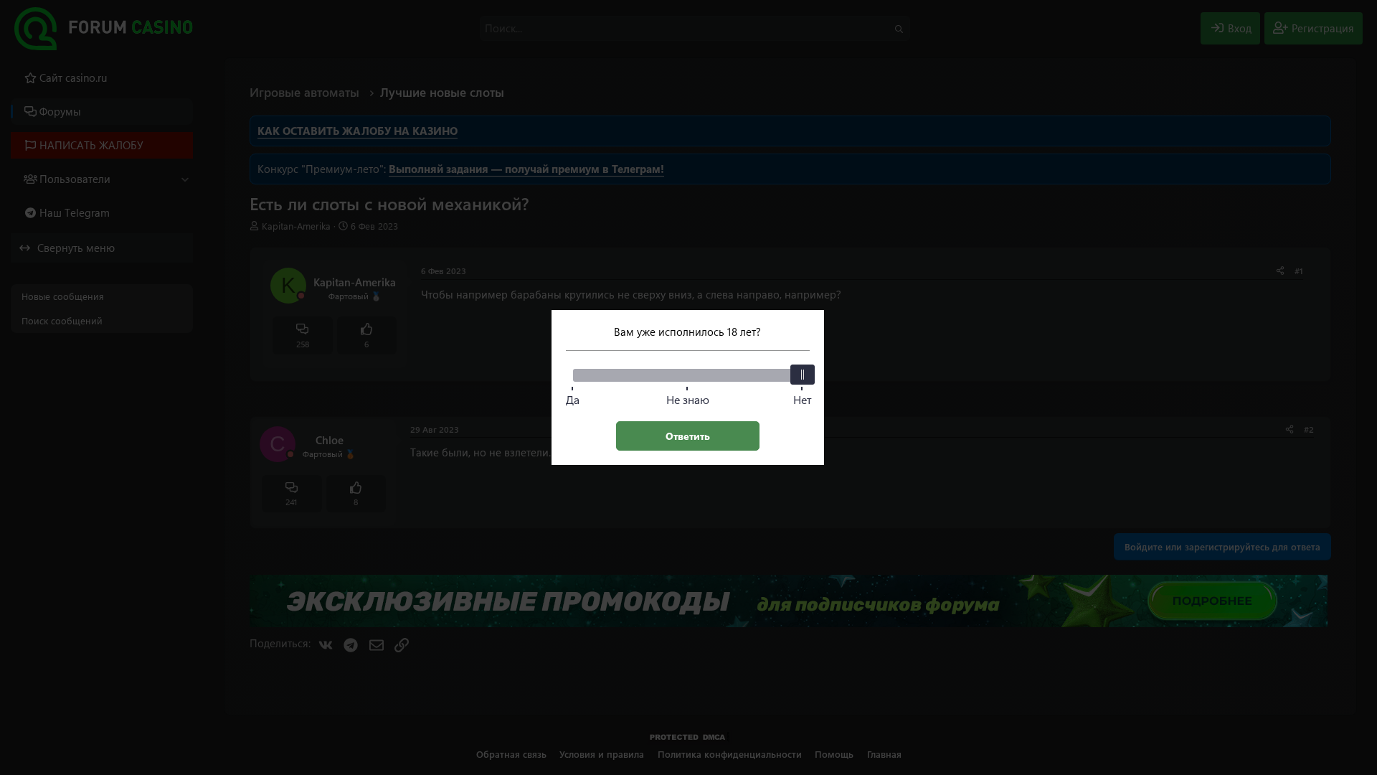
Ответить (688, 436)
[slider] (802, 375)
